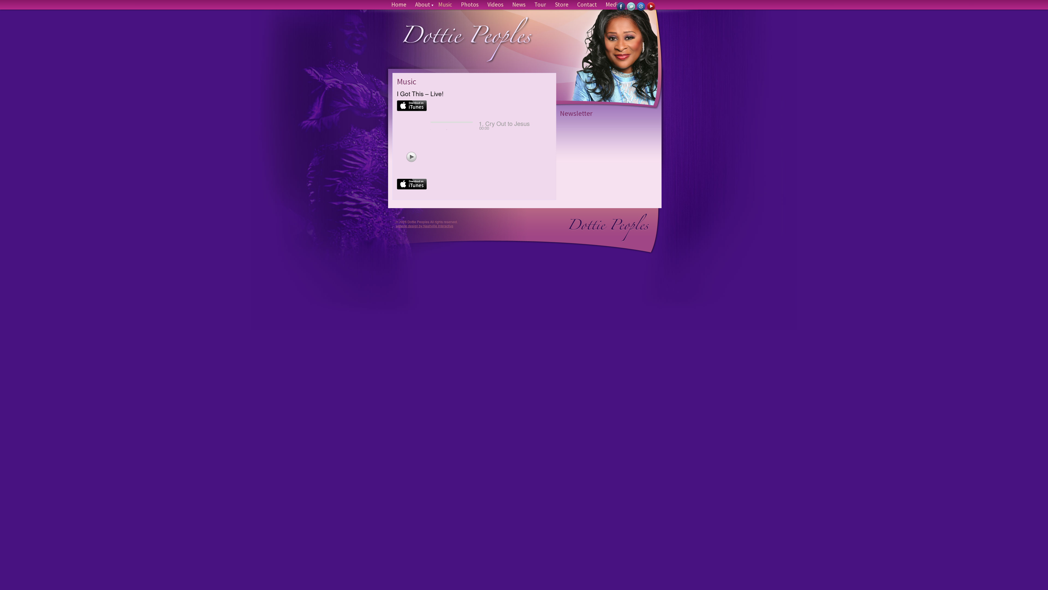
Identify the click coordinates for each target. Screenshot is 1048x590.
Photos (470, 4)
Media (613, 4)
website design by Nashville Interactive (424, 225)
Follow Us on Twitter (631, 6)
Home (398, 4)
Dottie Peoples (462, 43)
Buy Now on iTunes (641, 6)
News (519, 4)
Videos (495, 4)
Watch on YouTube (651, 6)
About (422, 4)
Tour (540, 4)
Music (445, 4)
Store (561, 4)
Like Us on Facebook (621, 6)
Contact (587, 4)
